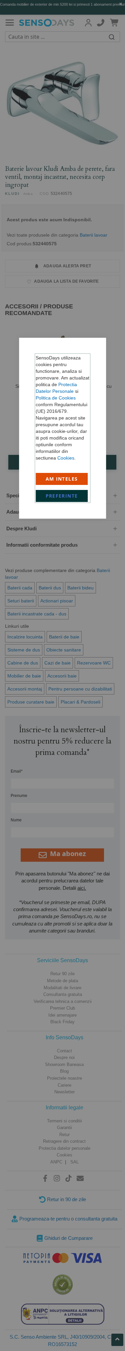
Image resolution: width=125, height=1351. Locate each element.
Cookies (65, 458)
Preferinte (62, 496)
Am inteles (62, 479)
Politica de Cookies (56, 397)
